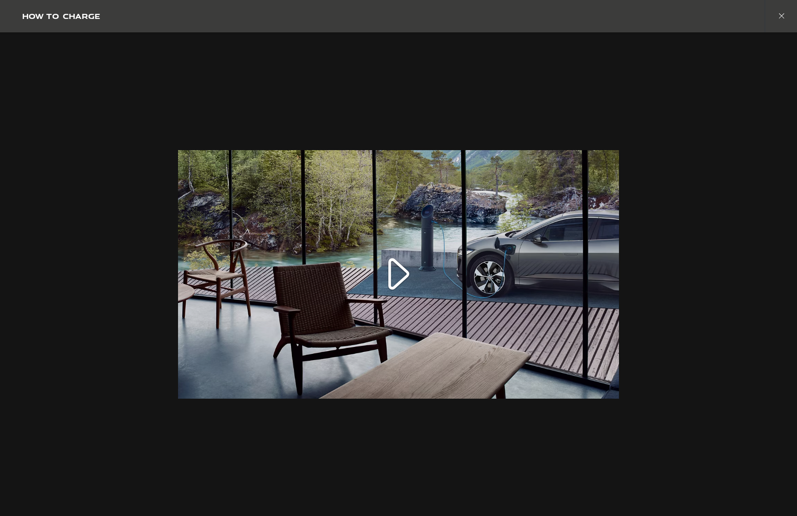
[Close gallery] (781, 16)
